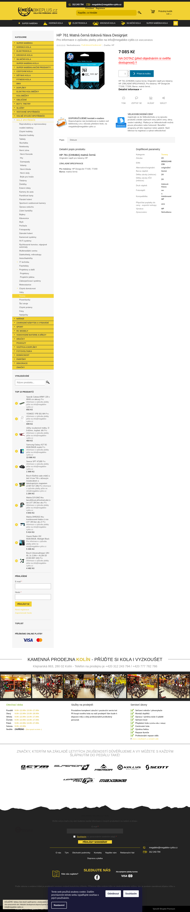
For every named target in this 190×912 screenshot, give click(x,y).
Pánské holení (25, 199)
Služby (20, 108)
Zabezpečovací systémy (30, 281)
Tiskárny (23, 180)
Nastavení (59, 905)
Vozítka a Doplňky (26, 347)
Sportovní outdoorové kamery (32, 203)
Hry (21, 158)
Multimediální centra (28, 251)
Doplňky (21, 88)
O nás (58, 853)
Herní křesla (25, 169)
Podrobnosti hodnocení (91, 45)
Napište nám (111, 853)
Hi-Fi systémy (25, 241)
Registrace (100, 8)
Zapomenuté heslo (23, 613)
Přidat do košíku (144, 73)
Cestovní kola (24, 71)
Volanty (23, 165)
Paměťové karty (26, 195)
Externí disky (25, 188)
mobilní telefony (26, 128)
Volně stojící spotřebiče (30, 116)
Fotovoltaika (24, 351)
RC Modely (22, 331)
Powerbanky (24, 300)
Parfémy (21, 359)
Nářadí (20, 319)
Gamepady (25, 162)
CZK (168, 14)
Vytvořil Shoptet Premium (164, 909)
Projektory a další (27, 269)
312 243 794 (154, 852)
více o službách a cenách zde (144, 739)
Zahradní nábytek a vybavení (32, 323)
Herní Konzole (26, 154)
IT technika (24, 262)
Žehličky (23, 184)
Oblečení (21, 100)
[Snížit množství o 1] (128, 75)
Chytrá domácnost (27, 288)
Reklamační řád (127, 853)
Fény (21, 311)
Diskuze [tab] (73, 140)
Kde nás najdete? (69, 874)
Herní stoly (25, 173)
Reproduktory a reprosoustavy (32, 124)
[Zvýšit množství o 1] (128, 72)
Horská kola (23, 47)
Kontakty (98, 853)
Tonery (22, 296)
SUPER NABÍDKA (24, 43)
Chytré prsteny (25, 307)
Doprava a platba (95, 858)
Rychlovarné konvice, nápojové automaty (33, 245)
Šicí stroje (23, 303)
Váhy (21, 292)
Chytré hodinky (26, 131)
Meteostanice (25, 285)
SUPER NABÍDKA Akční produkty (33, 67)
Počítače (23, 226)
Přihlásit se (23, 604)
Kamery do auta (26, 192)
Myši (21, 222)
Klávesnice (24, 218)
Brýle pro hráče (27, 177)
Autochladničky (26, 258)
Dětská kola (23, 75)
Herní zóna (24, 150)
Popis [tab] (61, 140)
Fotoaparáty (24, 229)
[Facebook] (97, 877)
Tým (67, 853)
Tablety (22, 139)
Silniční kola (23, 59)
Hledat (140, 12)
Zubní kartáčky (25, 210)
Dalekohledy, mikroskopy (30, 254)
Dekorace (22, 363)
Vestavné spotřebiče (28, 112)
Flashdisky (24, 266)
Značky (20, 367)
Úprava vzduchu (26, 207)
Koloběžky (22, 96)
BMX (18, 83)
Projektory (24, 273)
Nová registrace (22, 609)
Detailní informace (129, 89)
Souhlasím (131, 893)
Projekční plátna (27, 277)
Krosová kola (24, 55)
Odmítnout (113, 893)
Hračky (20, 339)
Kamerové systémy (27, 237)
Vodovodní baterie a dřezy (31, 335)
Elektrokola (24, 51)
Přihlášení (89, 8)
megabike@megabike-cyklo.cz (163, 847)
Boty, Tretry (23, 104)
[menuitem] (27, 23)
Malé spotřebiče (25, 120)
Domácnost (22, 355)
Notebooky (24, 146)
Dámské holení (26, 233)
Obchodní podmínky (81, 853)
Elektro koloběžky (27, 91)
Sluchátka (23, 143)
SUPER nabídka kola (27, 63)
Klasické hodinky (26, 135)
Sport (19, 327)
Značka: (109, 45)
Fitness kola (23, 79)
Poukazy (21, 343)
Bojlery (22, 214)
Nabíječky (23, 315)
